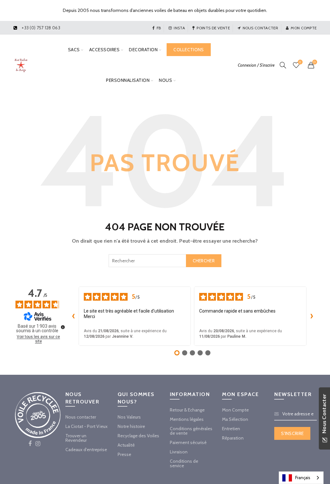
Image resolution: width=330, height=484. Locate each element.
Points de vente (213, 27)
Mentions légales (187, 419)
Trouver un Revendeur (76, 438)
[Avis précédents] (73, 316)
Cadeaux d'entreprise (86, 449)
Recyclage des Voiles (138, 436)
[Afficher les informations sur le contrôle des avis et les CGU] (62, 327)
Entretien (231, 428)
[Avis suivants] (311, 316)
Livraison (179, 452)
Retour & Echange (187, 410)
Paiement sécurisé (188, 442)
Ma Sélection (235, 419)
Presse (124, 454)
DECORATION (143, 50)
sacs (74, 50)
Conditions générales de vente (191, 431)
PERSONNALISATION (128, 80)
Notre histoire (131, 426)
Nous (165, 80)
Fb (159, 27)
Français (302, 477)
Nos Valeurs (129, 417)
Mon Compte (235, 410)
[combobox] (165, 260)
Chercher (204, 261)
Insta (179, 27)
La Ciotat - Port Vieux (86, 426)
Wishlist (300, 62)
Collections (188, 50)
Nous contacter (260, 27)
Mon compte (304, 27)
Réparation (233, 438)
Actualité (126, 445)
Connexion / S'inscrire (256, 65)
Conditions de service (184, 463)
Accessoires (104, 50)
